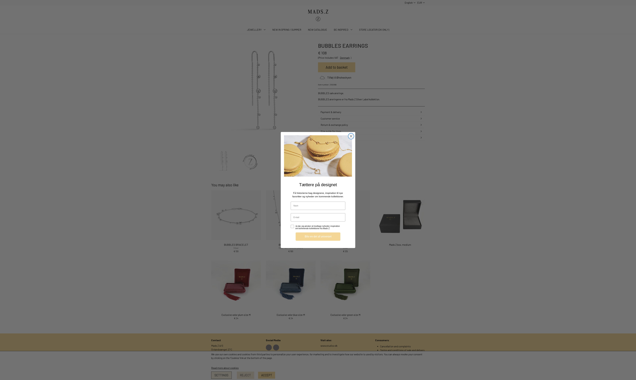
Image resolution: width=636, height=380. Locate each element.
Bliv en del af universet (318, 236)
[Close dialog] (351, 136)
